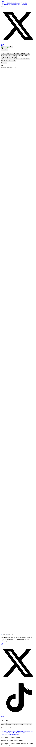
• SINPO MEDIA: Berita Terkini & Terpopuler (14, 3)
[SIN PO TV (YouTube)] (2, 717)
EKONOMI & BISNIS (18, 724)
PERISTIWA (16, 53)
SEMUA (3, 53)
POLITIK (9, 53)
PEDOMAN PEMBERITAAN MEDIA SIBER (13, 733)
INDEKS (14, 57)
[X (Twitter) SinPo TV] (18, 42)
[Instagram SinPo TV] (2, 45)
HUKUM (23, 53)
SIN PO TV (4, 1)
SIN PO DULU (12, 55)
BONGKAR (4, 55)
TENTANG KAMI (6, 731)
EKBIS (28, 53)
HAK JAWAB (22, 731)
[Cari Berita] (2, 49)
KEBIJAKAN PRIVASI (11, 732)
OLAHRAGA (20, 55)
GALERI (3, 57)
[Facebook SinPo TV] (4, 45)
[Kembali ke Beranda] (7, 47)
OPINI (8, 57)
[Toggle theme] (6, 49)
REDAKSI (15, 731)
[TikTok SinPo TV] (18, 714)
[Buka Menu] (1, 51)
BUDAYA (27, 55)
